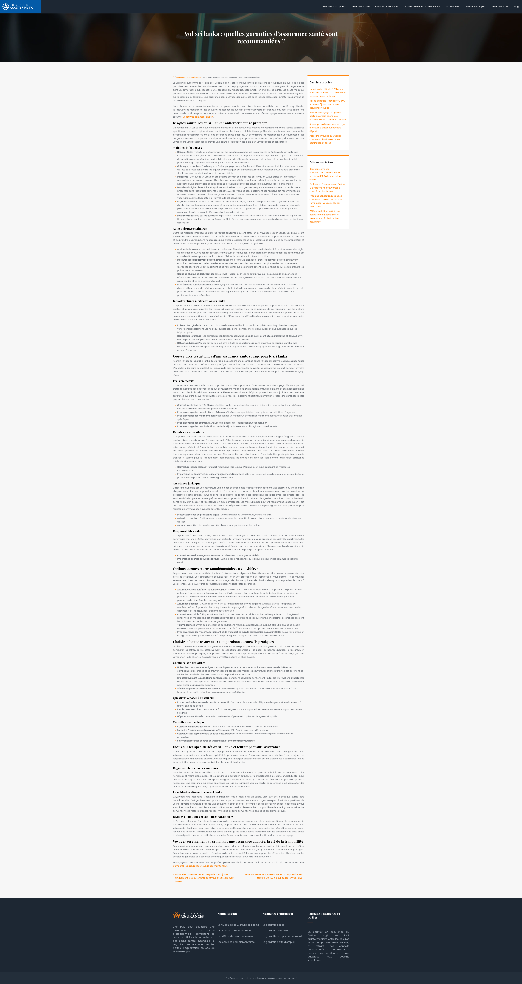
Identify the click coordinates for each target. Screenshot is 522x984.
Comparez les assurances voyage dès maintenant (200, 866)
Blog (516, 6)
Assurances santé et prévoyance (422, 6)
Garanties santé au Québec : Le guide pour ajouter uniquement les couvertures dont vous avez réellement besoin (204, 878)
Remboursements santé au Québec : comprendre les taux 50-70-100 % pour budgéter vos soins (273, 876)
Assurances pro (500, 6)
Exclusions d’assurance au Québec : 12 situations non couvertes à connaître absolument (328, 188)
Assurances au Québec (334, 6)
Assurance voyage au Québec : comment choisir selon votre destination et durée (326, 139)
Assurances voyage (476, 6)
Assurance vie (452, 6)
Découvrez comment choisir (198, 116)
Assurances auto (361, 6)
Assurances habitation (387, 6)
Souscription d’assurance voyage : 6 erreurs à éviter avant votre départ (328, 128)
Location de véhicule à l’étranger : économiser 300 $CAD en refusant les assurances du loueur (328, 93)
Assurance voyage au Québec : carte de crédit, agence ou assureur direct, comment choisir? (328, 116)
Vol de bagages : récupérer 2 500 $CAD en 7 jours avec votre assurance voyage (327, 104)
